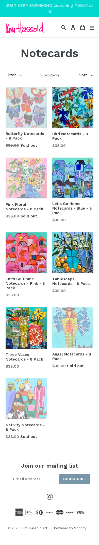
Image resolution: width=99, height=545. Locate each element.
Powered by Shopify (70, 528)
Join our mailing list (49, 466)
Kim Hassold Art (34, 528)
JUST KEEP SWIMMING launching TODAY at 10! (49, 8)
